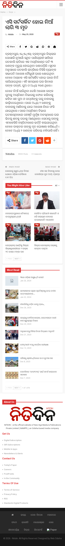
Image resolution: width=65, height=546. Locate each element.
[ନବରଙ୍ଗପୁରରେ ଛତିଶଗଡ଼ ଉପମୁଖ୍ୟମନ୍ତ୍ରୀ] (18, 200)
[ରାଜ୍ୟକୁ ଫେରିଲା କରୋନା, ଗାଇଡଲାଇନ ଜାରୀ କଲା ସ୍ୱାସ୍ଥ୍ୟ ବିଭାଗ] (11, 321)
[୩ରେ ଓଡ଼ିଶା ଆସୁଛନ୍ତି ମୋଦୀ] (11, 281)
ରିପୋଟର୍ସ (38, 529)
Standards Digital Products (16, 503)
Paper (53, 529)
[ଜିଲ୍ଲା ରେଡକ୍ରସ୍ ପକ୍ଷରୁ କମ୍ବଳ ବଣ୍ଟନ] (47, 232)
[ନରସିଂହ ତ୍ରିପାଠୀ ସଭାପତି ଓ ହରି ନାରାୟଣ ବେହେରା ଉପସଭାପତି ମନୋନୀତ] (47, 200)
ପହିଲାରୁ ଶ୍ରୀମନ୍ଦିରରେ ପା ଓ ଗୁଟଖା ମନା (36, 358)
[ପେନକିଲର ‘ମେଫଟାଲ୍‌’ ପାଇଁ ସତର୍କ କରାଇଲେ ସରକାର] (11, 375)
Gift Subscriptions (12, 445)
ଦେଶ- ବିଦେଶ (36, 514)
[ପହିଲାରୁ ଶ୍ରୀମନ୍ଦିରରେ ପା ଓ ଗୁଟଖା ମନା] (11, 362)
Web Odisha (56, 538)
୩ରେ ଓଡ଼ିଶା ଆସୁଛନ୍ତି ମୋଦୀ (32, 277)
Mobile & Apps (10, 449)
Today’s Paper (10, 465)
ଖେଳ (51, 522)
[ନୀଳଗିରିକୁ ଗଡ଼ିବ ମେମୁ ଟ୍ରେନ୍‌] (11, 308)
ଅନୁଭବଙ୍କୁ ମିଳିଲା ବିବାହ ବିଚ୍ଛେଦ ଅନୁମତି (37, 331)
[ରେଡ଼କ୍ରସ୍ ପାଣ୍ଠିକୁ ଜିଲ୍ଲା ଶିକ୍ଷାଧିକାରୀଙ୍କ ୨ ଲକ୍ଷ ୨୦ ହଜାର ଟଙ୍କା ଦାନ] (18, 232)
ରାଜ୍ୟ (23, 514)
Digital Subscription (12, 440)
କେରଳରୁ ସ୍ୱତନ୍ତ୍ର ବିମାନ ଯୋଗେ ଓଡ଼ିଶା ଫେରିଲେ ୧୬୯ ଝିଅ (17, 174)
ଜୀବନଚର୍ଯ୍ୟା (13, 529)
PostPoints (9, 474)
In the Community (11, 478)
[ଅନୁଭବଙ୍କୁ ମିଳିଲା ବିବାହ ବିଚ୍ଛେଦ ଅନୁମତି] (11, 335)
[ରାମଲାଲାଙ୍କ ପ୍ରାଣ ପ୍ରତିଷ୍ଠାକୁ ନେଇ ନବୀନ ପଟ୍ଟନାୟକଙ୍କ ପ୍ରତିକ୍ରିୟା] (11, 294)
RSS (6, 499)
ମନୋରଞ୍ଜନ (38, 522)
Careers (7, 469)
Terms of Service (12, 490)
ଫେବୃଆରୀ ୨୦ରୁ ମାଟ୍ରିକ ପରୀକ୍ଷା (34, 344)
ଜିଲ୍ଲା (57, 34)
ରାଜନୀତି (25, 522)
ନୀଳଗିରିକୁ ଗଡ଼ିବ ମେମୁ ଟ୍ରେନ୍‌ (32, 304)
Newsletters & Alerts (13, 453)
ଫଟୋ (14, 522)
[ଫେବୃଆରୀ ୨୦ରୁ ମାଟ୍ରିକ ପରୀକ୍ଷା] (11, 348)
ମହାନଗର (51, 514)
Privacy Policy (10, 494)
